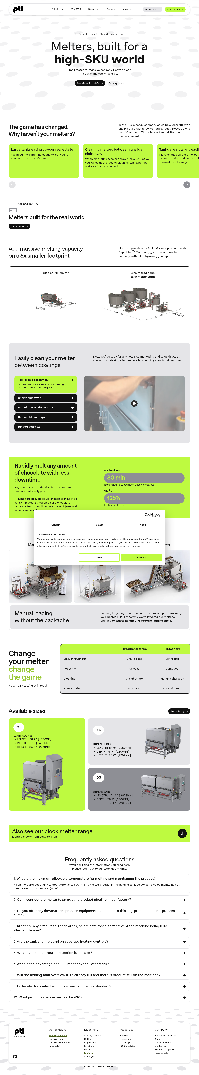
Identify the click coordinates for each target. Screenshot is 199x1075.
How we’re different (165, 1036)
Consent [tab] (55, 525)
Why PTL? (76, 9)
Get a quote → (116, 83)
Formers (88, 1050)
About (158, 1039)
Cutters (88, 1039)
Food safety (55, 1046)
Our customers (163, 1043)
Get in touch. (39, 685)
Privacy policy (162, 1053)
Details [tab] (99, 525)
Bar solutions (56, 1039)
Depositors (90, 1043)
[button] (57, 9)
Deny (99, 557)
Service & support (164, 1050)
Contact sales (175, 9)
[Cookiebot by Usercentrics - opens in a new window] (149, 515)
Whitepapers (126, 1043)
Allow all (141, 557)
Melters (88, 1053)
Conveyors (90, 1057)
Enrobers (89, 1046)
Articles (123, 1036)
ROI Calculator (127, 1046)
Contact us (161, 1046)
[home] (18, 9)
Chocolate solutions (59, 1043)
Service (111, 9)
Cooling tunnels (92, 1036)
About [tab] (143, 525)
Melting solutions (58, 1036)
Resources (94, 9)
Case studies (126, 1039)
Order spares (152, 9)
